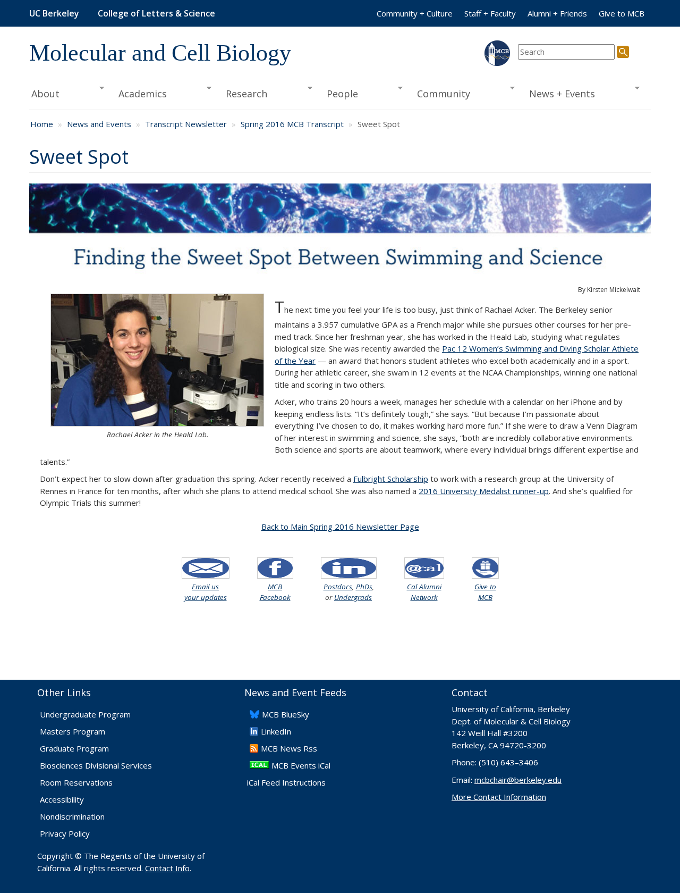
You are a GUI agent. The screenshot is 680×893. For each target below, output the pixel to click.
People (338, 94)
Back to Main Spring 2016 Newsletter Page (340, 526)
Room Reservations (76, 782)
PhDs (364, 586)
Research (243, 94)
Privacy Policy (65, 833)
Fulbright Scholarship (390, 478)
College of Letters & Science (156, 13)
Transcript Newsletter (186, 124)
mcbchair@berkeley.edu (518, 779)
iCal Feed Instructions (286, 782)
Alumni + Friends (557, 13)
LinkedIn (276, 731)
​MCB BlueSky (285, 714)
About (44, 94)
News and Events (99, 124)
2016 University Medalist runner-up (484, 491)
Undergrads (353, 597)
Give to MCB (621, 13)
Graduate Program (74, 748)
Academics (139, 94)
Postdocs (338, 586)
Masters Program (72, 731)
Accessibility (62, 799)
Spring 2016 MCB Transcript (292, 124)
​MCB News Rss (289, 748)
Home (41, 124)
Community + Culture (415, 13)
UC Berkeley (54, 13)
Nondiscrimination (72, 816)
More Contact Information (499, 796)
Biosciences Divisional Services (96, 765)
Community (440, 94)
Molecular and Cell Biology (160, 53)
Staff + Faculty (490, 13)
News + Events (559, 94)
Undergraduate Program (85, 714)
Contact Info (167, 868)
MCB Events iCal (300, 765)
